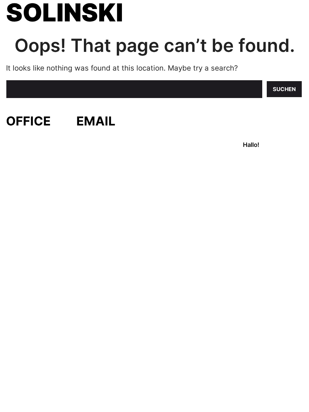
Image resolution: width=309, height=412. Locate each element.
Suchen (284, 89)
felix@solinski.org (101, 146)
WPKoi (80, 166)
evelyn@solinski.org (104, 135)
